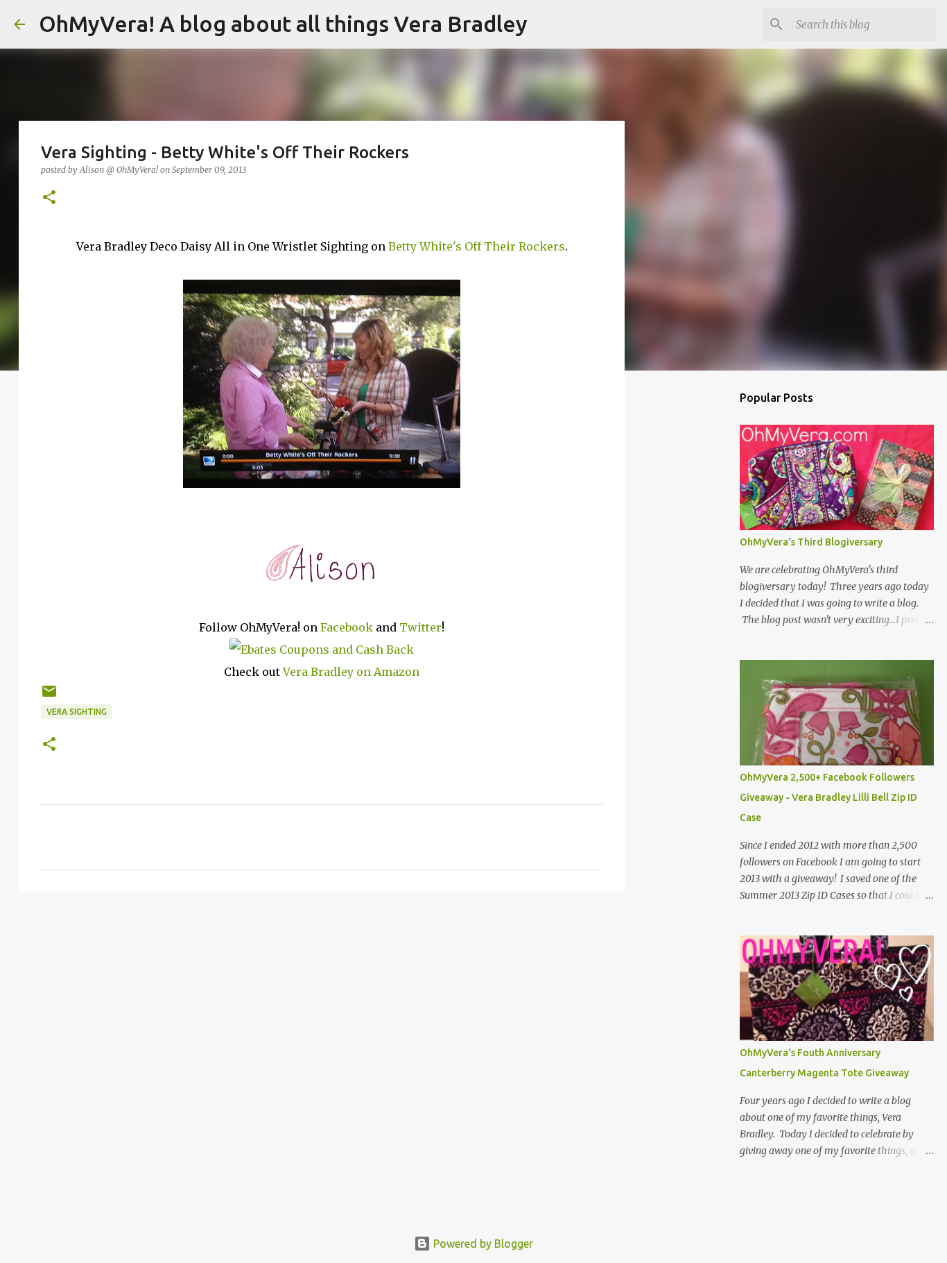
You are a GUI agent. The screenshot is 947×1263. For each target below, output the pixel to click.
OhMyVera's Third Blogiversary (811, 542)
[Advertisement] (321, 1010)
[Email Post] (49, 696)
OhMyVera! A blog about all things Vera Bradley (283, 23)
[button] (49, 198)
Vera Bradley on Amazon (351, 672)
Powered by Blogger (482, 1243)
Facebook (346, 627)
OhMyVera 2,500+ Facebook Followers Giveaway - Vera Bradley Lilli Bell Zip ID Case (828, 797)
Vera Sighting (76, 711)
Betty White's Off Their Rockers (475, 246)
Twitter (420, 627)
